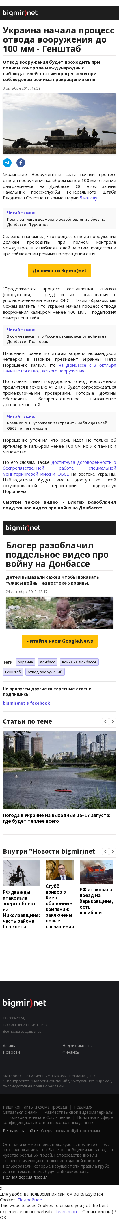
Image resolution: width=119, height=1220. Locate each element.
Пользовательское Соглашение (39, 1117)
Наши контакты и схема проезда (35, 1107)
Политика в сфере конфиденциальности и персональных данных (58, 1120)
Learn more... (68, 1211)
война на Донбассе (79, 662)
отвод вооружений (45, 671)
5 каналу (88, 198)
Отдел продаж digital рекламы (70, 1130)
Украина (25, 662)
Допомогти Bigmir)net (59, 270)
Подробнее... (31, 1199)
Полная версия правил (25, 1177)
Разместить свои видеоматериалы (78, 1112)
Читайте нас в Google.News (59, 641)
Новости (11, 1052)
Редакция (83, 1107)
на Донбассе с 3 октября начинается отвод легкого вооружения (59, 368)
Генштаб (13, 671)
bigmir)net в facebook (26, 703)
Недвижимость (77, 1045)
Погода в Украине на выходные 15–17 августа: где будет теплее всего (56, 818)
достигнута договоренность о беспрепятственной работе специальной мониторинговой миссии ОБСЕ (59, 468)
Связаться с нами (20, 1112)
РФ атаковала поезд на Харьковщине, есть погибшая (96, 901)
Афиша (9, 1045)
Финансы (71, 1052)
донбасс (47, 662)
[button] (105, 721)
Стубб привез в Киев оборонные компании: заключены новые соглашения (60, 906)
